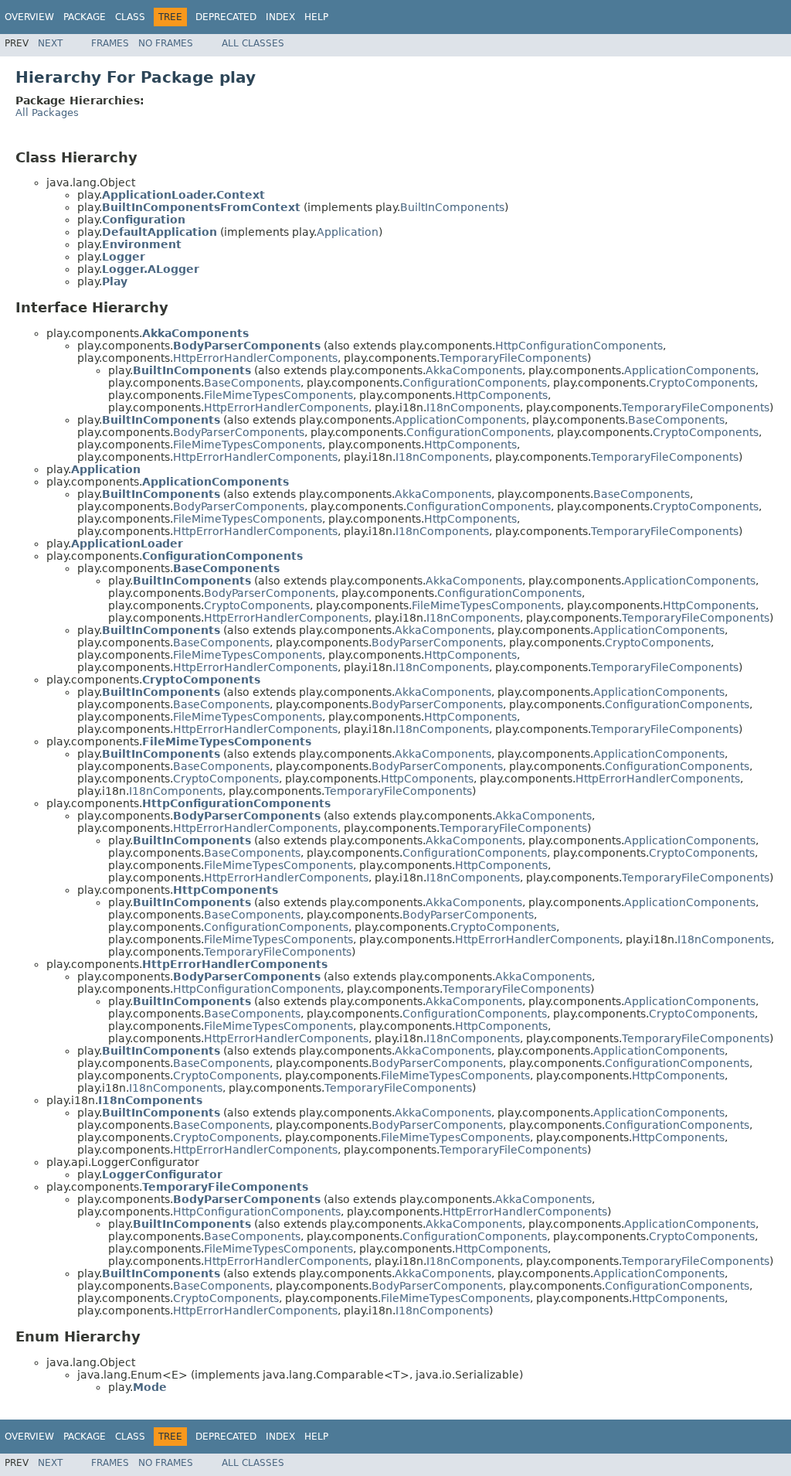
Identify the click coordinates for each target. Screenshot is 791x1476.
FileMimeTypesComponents (278, 395)
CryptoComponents (702, 383)
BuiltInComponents (452, 207)
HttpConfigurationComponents (579, 345)
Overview (29, 17)
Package (84, 17)
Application (348, 232)
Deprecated (225, 17)
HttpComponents (501, 395)
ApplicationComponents (689, 370)
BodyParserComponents (238, 432)
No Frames (165, 43)
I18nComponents (473, 407)
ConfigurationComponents (474, 383)
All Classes (253, 43)
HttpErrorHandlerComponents (255, 358)
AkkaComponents (474, 370)
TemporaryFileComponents (513, 358)
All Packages (47, 112)
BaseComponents (252, 383)
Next (50, 43)
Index (280, 17)
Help (316, 17)
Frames (110, 43)
